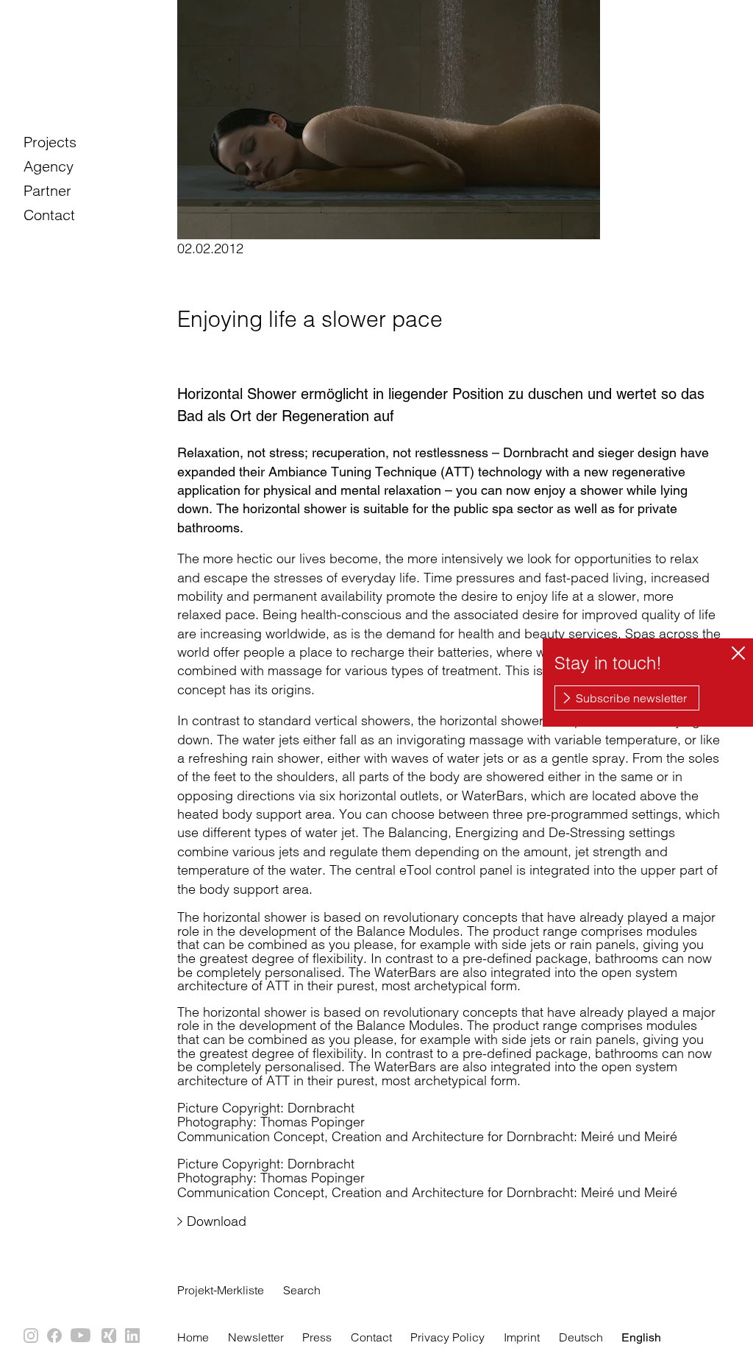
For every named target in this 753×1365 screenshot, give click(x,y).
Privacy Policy (447, 1337)
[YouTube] (82, 1336)
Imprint (522, 1337)
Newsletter (256, 1337)
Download (216, 1221)
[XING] (109, 1336)
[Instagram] (32, 1336)
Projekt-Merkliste (220, 1290)
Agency (49, 166)
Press (317, 1337)
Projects (50, 142)
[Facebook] (55, 1336)
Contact (49, 214)
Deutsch (581, 1337)
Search (302, 1290)
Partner (47, 190)
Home (193, 1337)
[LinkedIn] (133, 1336)
